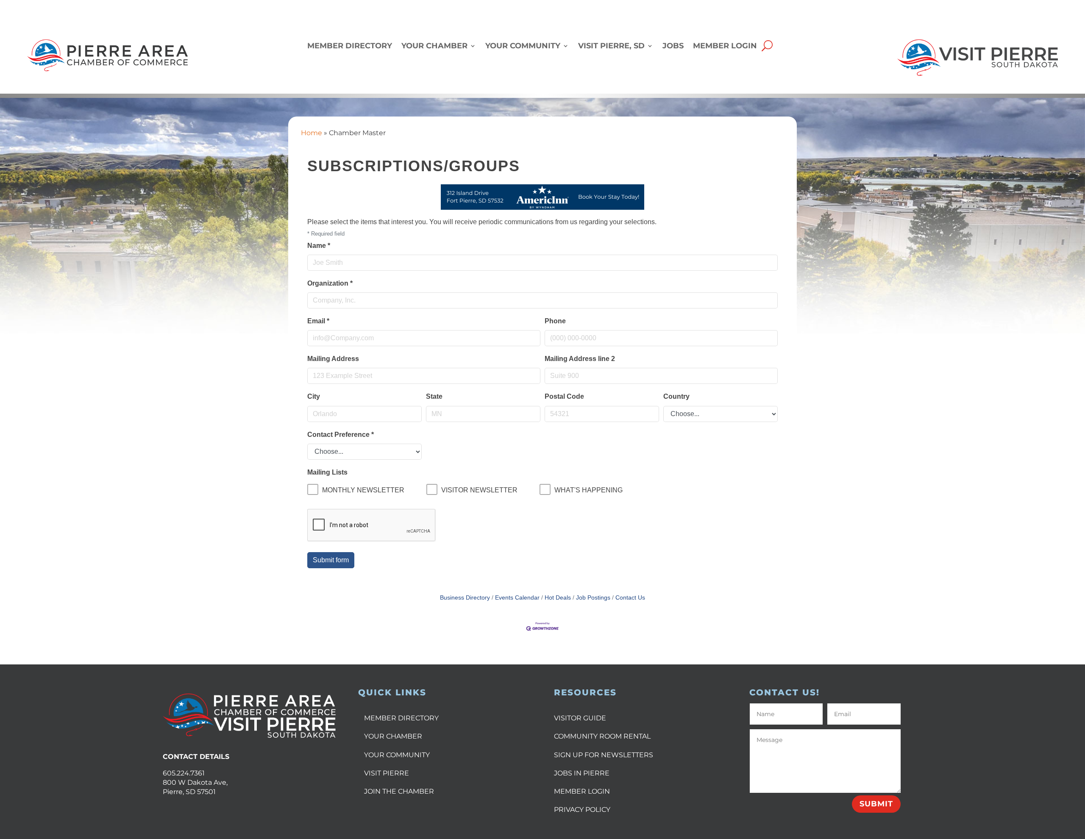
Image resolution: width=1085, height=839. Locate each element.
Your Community (522, 46)
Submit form (331, 560)
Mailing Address (333, 358)
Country (676, 396)
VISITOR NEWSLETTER (479, 490)
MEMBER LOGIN (582, 791)
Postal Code (564, 396)
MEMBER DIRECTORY (401, 718)
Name (318, 245)
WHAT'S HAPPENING (588, 490)
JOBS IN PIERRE (581, 773)
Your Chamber (434, 46)
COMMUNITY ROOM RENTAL (602, 736)
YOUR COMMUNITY (397, 755)
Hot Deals (558, 598)
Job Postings (593, 598)
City (313, 396)
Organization (330, 283)
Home (311, 133)
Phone (555, 321)
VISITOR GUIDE (580, 718)
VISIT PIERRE (386, 773)
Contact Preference (340, 434)
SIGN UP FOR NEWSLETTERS (603, 755)
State (434, 396)
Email (318, 321)
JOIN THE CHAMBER (399, 791)
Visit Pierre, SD (611, 46)
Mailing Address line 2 (580, 358)
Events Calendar (517, 598)
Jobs (673, 46)
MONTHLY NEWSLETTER (363, 490)
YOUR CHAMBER (393, 736)
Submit (876, 803)
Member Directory (349, 46)
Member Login (725, 46)
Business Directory (465, 598)
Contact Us (630, 598)
